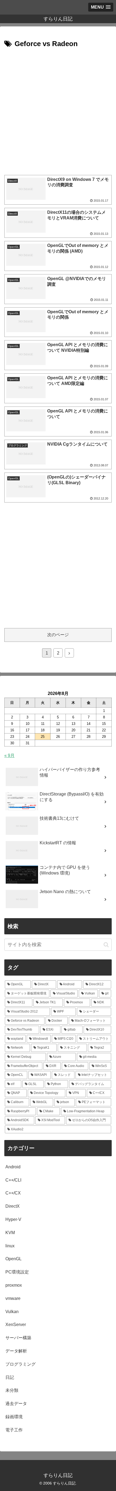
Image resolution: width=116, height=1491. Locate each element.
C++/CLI (13, 1180)
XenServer (15, 1324)
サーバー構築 (18, 1337)
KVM (10, 1232)
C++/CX (13, 1193)
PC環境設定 (17, 1272)
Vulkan (12, 1311)
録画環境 (14, 1416)
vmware (13, 1298)
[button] (106, 945)
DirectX (12, 1206)
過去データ (16, 1403)
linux (10, 1246)
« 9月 (9, 755)
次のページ (58, 634)
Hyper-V (13, 1219)
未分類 (11, 1390)
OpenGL (13, 1258)
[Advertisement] (58, 111)
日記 (9, 1377)
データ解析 (16, 1351)
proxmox (13, 1285)
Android (13, 1167)
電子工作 (14, 1430)
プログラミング (20, 1364)
